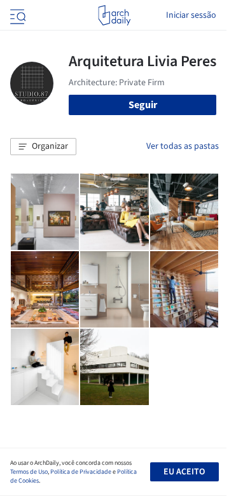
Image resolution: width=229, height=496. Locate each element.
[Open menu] (16, 15)
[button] (43, 147)
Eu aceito (184, 471)
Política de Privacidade (80, 471)
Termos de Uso (29, 471)
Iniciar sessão (191, 15)
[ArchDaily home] (114, 15)
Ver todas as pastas (182, 146)
